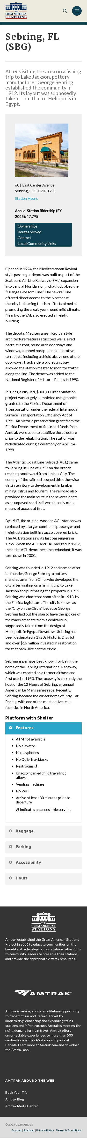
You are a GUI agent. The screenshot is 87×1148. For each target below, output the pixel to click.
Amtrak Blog (14, 1099)
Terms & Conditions (69, 1130)
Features (24, 728)
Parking (23, 847)
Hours (22, 878)
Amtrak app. (20, 1050)
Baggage (25, 831)
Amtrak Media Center (21, 1106)
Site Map (28, 1130)
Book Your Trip (16, 1092)
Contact (16, 1130)
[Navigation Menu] (77, 11)
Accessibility (28, 862)
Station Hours (26, 198)
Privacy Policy (45, 1130)
